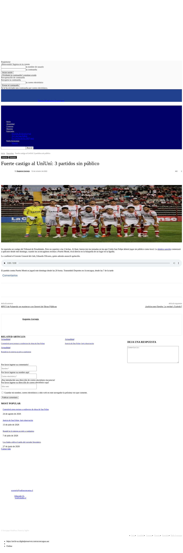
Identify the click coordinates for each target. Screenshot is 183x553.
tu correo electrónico (34, 82)
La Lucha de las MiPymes (23, 138)
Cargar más (6, 449)
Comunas (9, 126)
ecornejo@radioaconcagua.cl (22, 490)
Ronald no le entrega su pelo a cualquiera (16, 352)
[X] (35, 178)
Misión (15, 143)
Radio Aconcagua (12, 141)
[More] (64, 178)
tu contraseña (31, 69)
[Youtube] (31, 512)
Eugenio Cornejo (23, 171)
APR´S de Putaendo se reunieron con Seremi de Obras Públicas (29, 306)
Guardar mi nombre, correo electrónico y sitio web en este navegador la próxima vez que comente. (45, 393)
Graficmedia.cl (20, 498)
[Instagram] (10, 512)
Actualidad (10, 124)
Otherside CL (19, 496)
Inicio (8, 122)
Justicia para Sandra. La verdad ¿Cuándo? (163, 306)
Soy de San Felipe (19, 136)
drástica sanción (164, 249)
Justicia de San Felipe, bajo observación (79, 343)
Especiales (10, 131)
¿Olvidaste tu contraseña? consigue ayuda (18, 75)
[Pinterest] (44, 178)
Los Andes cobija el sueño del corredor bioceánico (22, 442)
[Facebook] (25, 178)
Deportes (9, 129)
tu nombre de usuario (35, 67)
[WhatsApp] (54, 178)
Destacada (13, 157)
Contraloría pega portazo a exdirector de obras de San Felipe (23, 343)
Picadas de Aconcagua (21, 133)
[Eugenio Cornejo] (8, 171)
